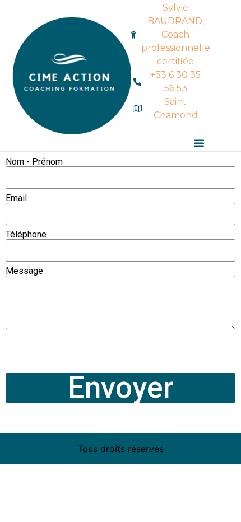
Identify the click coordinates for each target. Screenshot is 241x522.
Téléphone (26, 234)
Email (16, 198)
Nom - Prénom (34, 161)
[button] (199, 142)
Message (24, 271)
